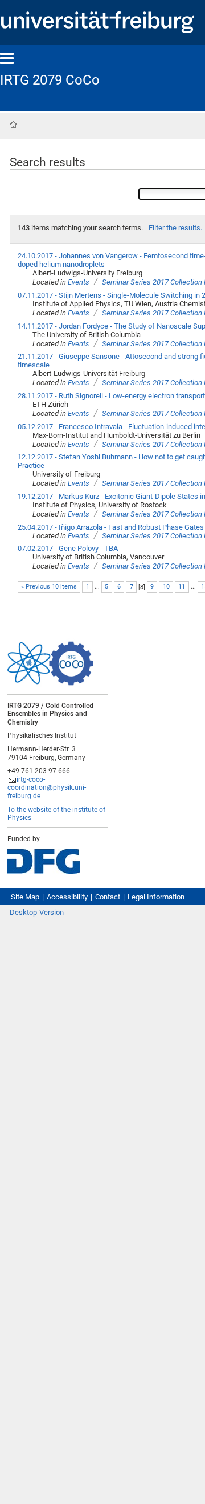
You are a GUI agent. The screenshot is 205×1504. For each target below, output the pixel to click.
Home (13, 125)
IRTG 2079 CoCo (50, 80)
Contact (107, 897)
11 (181, 586)
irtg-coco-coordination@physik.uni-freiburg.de (46, 787)
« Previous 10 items (49, 586)
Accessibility (67, 897)
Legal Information (156, 897)
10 (166, 586)
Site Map (25, 897)
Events (78, 282)
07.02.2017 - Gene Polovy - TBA (68, 548)
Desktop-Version (37, 912)
